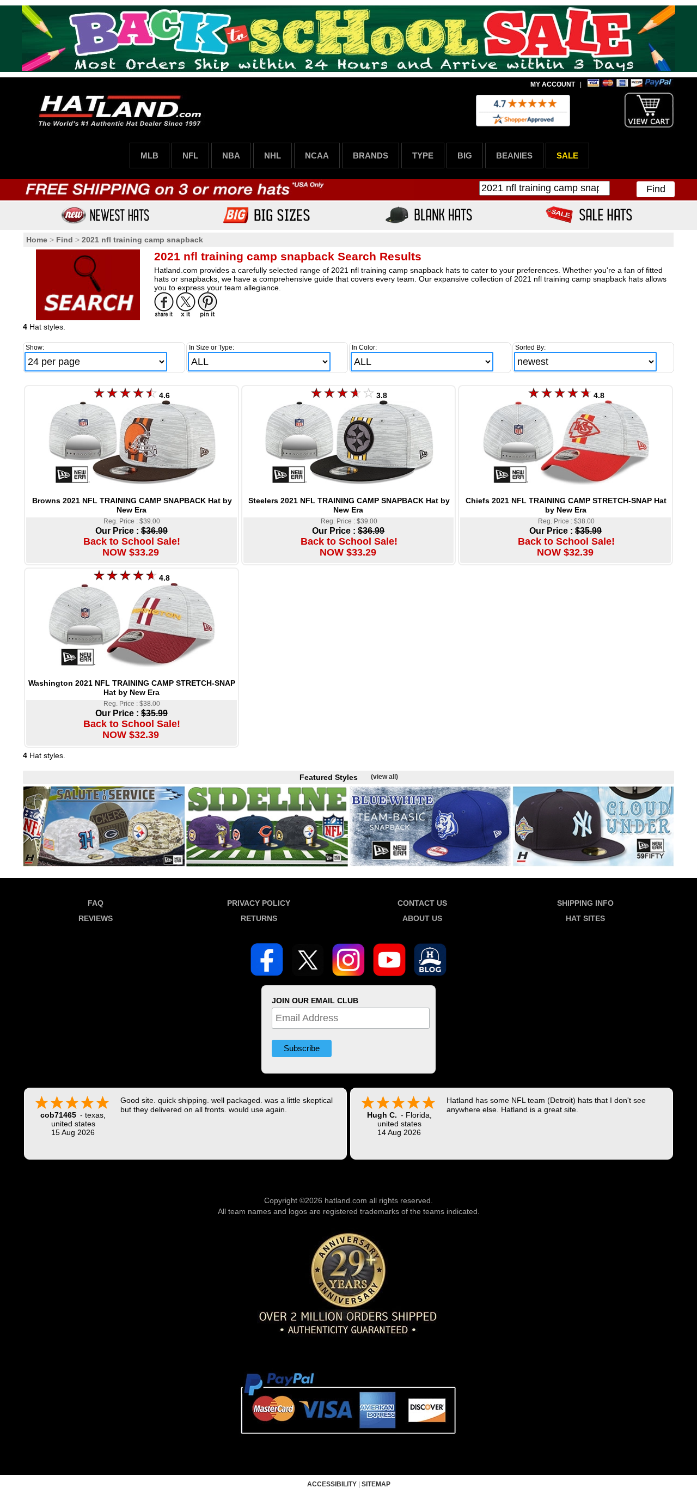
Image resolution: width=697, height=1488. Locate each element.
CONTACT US (422, 903)
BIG (464, 155)
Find (655, 189)
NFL (190, 155)
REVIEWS (95, 918)
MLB (149, 155)
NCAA (317, 155)
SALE (567, 155)
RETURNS (259, 918)
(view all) (384, 776)
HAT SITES (585, 918)
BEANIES (514, 155)
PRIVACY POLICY (258, 903)
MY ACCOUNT (552, 84)
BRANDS (370, 155)
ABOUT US (422, 918)
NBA (231, 155)
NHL (272, 155)
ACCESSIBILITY (332, 1484)
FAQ (95, 903)
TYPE (422, 155)
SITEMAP (376, 1484)
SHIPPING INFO (585, 903)
